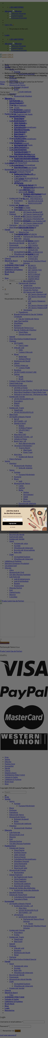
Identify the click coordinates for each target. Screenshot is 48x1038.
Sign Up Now (12, 523)
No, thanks (12, 527)
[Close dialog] (45, 509)
